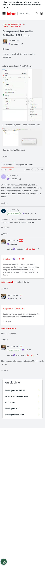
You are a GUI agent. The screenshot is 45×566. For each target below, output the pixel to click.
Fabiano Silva (13, 41)
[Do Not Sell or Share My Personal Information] (3, 562)
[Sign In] (41, 13)
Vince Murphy (12, 175)
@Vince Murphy (7, 282)
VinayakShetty (13, 210)
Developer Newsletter (14, 414)
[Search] (37, 13)
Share (5, 156)
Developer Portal (12, 408)
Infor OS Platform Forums (16, 396)
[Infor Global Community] (18, 13)
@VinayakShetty (8, 328)
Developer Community (15, 390)
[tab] (7, 164)
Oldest (10, 169)
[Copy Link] (21, 44)
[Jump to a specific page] (42, 169)
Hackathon (10, 402)
